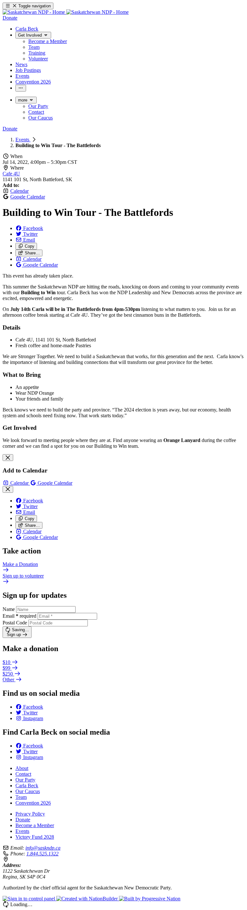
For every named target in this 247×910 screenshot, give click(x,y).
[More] (20, 88)
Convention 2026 (33, 803)
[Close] (8, 457)
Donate (22, 819)
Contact (23, 774)
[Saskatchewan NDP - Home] (66, 12)
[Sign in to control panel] (29, 898)
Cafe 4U (11, 173)
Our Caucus (27, 791)
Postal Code (15, 622)
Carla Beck (26, 785)
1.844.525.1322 (42, 853)
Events (23, 139)
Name (9, 609)
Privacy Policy (30, 814)
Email (19, 616)
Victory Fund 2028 (34, 837)
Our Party (25, 779)
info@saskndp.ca (42, 848)
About (21, 768)
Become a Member (34, 825)
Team (21, 797)
